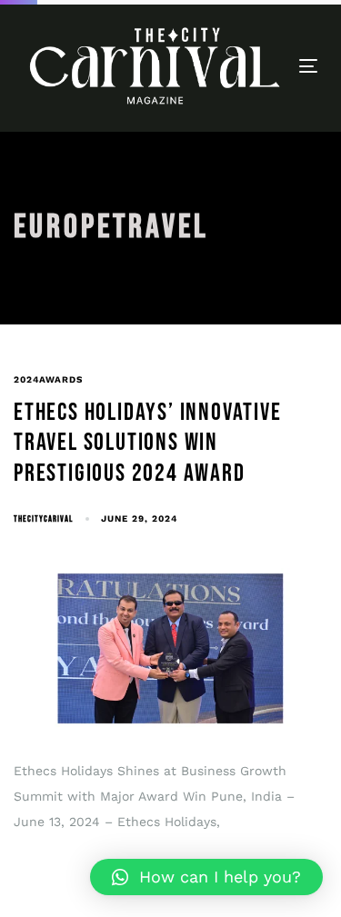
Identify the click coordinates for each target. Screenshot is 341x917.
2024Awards (48, 379)
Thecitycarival (43, 518)
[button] (206, 877)
